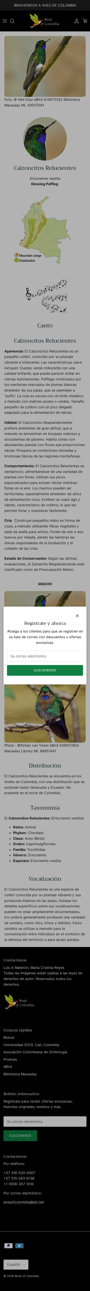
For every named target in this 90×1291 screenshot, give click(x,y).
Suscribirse (45, 670)
